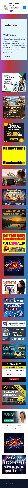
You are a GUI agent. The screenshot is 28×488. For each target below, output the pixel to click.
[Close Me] (26, 233)
